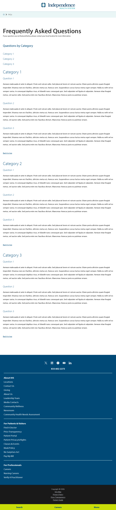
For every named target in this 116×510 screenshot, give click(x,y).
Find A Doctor (10, 427)
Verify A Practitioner (13, 477)
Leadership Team (12, 398)
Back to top (7, 153)
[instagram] (52, 363)
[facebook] (58, 363)
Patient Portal (10, 435)
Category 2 (8, 58)
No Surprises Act (11, 452)
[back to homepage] (4, 14)
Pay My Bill (9, 456)
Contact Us (9, 385)
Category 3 (8, 63)
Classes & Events (11, 443)
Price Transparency (13, 431)
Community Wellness (14, 406)
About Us (8, 394)
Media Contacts (11, 402)
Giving (7, 390)
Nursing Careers (11, 473)
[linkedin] (70, 363)
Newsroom (9, 410)
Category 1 (8, 53)
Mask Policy (9, 447)
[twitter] (46, 363)
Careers (7, 469)
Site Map (58, 492)
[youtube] (64, 363)
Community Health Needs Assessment (22, 414)
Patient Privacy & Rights (15, 439)
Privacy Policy (58, 495)
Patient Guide (58, 500)
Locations (8, 381)
